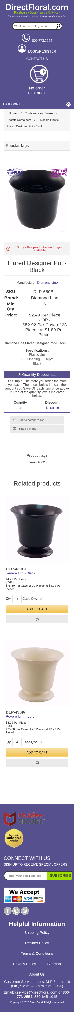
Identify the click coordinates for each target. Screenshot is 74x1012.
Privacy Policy (24, 964)
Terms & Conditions (37, 953)
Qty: (9, 598)
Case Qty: (29, 598)
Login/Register (42, 51)
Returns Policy (37, 943)
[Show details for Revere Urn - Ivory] (37, 673)
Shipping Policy (37, 933)
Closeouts (34, 462)
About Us (37, 974)
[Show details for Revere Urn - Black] (37, 529)
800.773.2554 (42, 40)
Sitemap (54, 964)
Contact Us (37, 59)
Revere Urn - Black (20, 573)
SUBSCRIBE (60, 875)
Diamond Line (47, 282)
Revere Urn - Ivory (20, 716)
